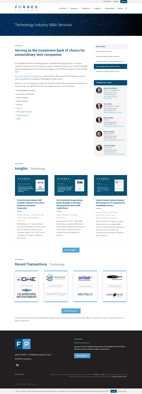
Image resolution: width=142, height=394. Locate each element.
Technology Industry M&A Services (108, 66)
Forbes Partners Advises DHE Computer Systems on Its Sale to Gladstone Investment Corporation (30, 204)
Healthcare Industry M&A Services (108, 71)
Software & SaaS (22, 115)
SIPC (103, 374)
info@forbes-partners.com (40, 354)
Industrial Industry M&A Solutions (108, 56)
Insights (97, 8)
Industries (85, 8)
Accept (114, 391)
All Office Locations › (23, 359)
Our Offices (107, 1)
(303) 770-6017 (21, 354)
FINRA (96, 374)
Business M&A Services (104, 51)
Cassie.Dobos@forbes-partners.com (114, 154)
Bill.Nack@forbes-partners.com (113, 112)
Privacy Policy (19, 374)
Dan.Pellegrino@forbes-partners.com (111, 97)
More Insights (70, 250)
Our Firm (62, 8)
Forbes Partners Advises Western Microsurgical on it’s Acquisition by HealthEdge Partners (110, 202)
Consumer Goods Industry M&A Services (110, 61)
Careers (116, 1)
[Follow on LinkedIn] (17, 365)
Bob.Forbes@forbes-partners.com (114, 126)
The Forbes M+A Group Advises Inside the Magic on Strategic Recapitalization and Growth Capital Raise (69, 204)
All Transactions (70, 311)
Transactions (109, 8)
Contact (120, 8)
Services (74, 8)
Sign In (123, 1)
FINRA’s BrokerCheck (119, 377)
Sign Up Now (81, 355)
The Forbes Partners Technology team (29, 76)
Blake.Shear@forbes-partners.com (114, 140)
